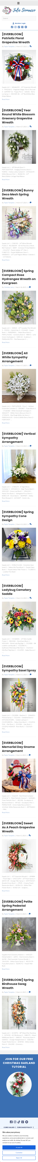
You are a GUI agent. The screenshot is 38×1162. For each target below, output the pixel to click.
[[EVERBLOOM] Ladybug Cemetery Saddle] (19, 618)
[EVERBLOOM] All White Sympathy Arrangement (15, 357)
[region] (19, 1145)
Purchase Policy (24, 1127)
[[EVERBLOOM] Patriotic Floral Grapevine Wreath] (19, 66)
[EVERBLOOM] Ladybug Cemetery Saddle (16, 590)
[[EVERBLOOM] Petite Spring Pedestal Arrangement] (19, 934)
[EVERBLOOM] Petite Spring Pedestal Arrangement (17, 906)
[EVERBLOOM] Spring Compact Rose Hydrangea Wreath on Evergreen (19, 277)
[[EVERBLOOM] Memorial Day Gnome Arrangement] (19, 775)
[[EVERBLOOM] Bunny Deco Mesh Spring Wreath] (19, 223)
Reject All (19, 1158)
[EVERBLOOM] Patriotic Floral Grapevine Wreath (16, 38)
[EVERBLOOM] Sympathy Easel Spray (19, 668)
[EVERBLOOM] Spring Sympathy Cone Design (18, 516)
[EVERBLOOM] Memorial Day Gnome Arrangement (18, 747)
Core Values (9, 1127)
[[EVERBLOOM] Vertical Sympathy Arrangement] (19, 466)
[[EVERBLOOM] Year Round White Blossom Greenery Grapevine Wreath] (19, 147)
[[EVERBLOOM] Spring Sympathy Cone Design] (19, 544)
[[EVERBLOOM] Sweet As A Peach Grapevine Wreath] (19, 856)
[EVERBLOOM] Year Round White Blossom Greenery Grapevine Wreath (18, 116)
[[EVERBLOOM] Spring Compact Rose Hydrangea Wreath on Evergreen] (19, 307)
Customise (19, 1152)
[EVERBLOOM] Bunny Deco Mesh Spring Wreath (18, 194)
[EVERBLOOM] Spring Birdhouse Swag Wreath (18, 984)
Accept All (19, 1147)
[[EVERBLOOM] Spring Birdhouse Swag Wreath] (19, 1012)
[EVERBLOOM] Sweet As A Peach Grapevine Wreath (18, 827)
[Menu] (18, 3)
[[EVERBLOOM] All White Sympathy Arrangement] (19, 385)
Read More (6, 99)
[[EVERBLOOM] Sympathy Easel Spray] (19, 695)
